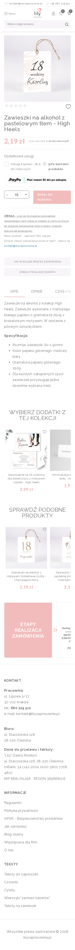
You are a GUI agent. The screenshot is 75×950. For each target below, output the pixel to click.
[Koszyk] (69, 14)
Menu (12, 13)
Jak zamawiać (15, 826)
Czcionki (11, 882)
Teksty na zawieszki (20, 906)
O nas (9, 850)
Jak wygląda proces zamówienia (37, 261)
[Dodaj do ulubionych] (68, 108)
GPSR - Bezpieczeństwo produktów (33, 819)
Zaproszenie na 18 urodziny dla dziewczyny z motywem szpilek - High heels (26, 478)
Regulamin (12, 803)
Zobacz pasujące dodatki (37, 272)
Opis (14, 291)
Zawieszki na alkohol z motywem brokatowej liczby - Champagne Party (26, 576)
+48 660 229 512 (60, 3)
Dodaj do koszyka (45, 197)
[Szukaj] (67, 25)
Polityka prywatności (21, 811)
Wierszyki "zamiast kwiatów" (27, 898)
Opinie (37, 291)
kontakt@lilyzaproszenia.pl (26, 3)
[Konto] (53, 14)
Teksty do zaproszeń (21, 874)
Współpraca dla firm (21, 842)
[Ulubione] (61, 14)
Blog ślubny (14, 834)
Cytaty (9, 890)
